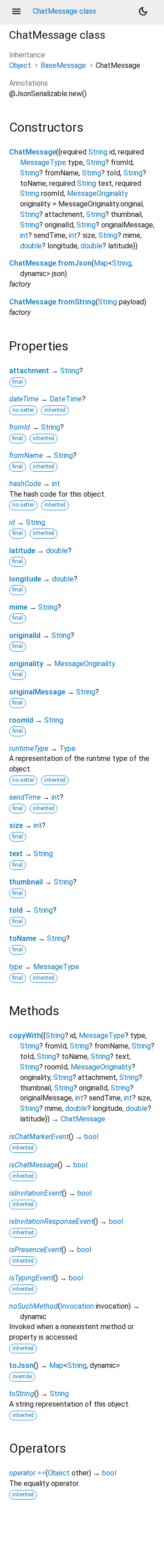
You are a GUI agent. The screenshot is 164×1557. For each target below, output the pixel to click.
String (98, 152)
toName (22, 938)
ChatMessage (32, 152)
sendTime (25, 797)
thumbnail (26, 882)
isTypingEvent (31, 1278)
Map (101, 263)
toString (21, 1393)
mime (18, 607)
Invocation (77, 1306)
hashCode (25, 483)
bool (91, 1136)
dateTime (24, 399)
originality (26, 663)
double (31, 246)
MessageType (43, 162)
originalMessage (37, 692)
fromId (19, 427)
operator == (27, 1473)
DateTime (66, 399)
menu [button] (16, 11)
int (24, 235)
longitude (25, 579)
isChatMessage (33, 1165)
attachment (29, 370)
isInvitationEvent (35, 1193)
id (12, 522)
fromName (26, 455)
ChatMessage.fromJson (50, 263)
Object (20, 65)
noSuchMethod (33, 1306)
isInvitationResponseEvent (51, 1221)
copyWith (25, 1035)
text (16, 853)
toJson (21, 1365)
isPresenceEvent (35, 1249)
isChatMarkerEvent (39, 1136)
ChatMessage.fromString (52, 302)
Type (67, 748)
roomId (21, 720)
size (16, 825)
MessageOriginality (97, 193)
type (15, 966)
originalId (25, 635)
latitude (22, 550)
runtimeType (28, 748)
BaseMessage (63, 65)
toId (16, 910)
